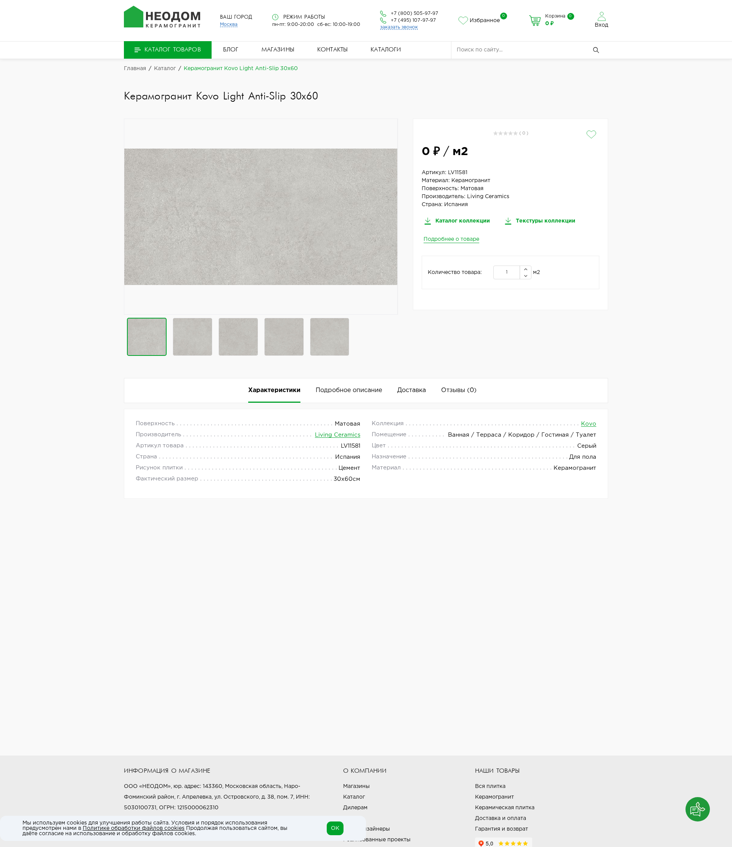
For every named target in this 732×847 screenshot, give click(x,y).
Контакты (332, 50)
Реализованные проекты (377, 839)
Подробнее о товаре (451, 239)
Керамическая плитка (505, 807)
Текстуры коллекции (544, 221)
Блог (231, 50)
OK (335, 828)
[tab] (459, 390)
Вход (601, 25)
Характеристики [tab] (274, 390)
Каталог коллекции (462, 221)
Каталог (354, 797)
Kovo (588, 423)
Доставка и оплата (500, 818)
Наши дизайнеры (366, 829)
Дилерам (355, 807)
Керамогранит (494, 797)
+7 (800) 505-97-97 (414, 13)
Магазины (278, 50)
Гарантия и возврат (501, 829)
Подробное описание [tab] (349, 390)
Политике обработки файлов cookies (134, 828)
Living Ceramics (337, 434)
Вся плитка (490, 786)
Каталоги (386, 50)
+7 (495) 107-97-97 (413, 20)
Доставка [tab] (411, 390)
